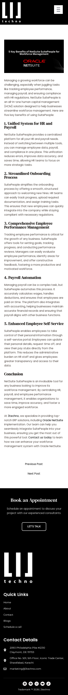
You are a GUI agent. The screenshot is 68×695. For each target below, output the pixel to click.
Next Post (34, 473)
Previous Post (34, 464)
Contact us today (40, 437)
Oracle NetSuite (53, 420)
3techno (13, 416)
